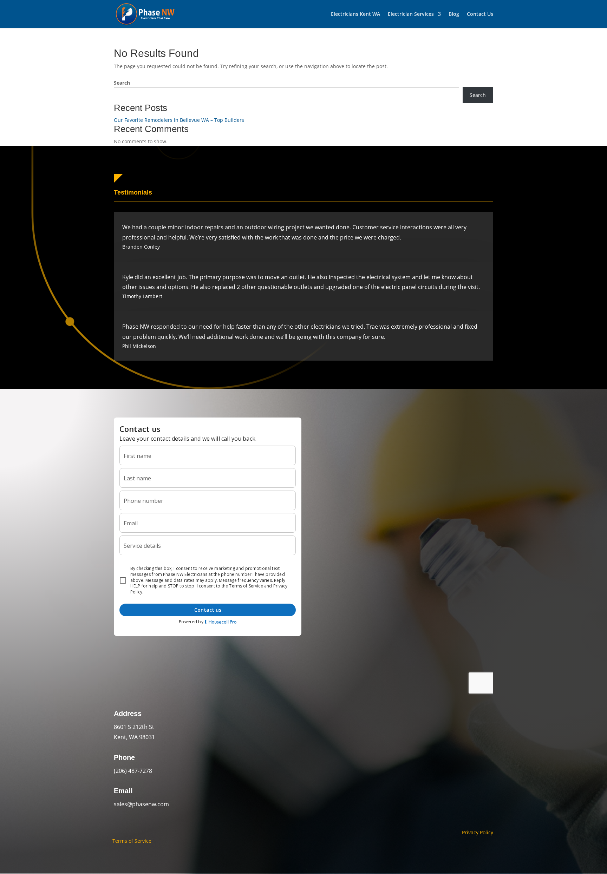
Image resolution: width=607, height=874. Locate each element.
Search (122, 82)
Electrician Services (411, 14)
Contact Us (480, 14)
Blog (454, 14)
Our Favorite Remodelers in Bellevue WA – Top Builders (179, 120)
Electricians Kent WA (355, 14)
